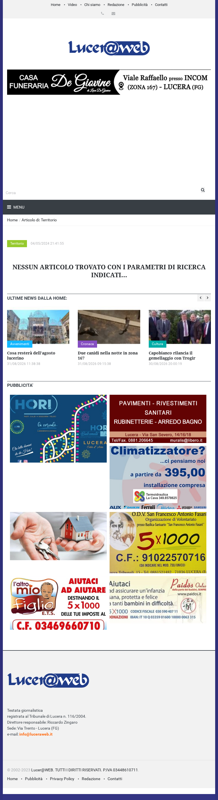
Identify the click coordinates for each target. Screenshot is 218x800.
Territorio (17, 243)
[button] (103, 13)
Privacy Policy (62, 778)
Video (72, 5)
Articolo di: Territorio (39, 220)
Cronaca (87, 344)
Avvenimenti (19, 344)
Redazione (116, 5)
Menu (18, 207)
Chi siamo (92, 5)
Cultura (157, 344)
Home (55, 5)
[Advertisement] (109, 157)
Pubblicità (140, 5)
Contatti (161, 5)
